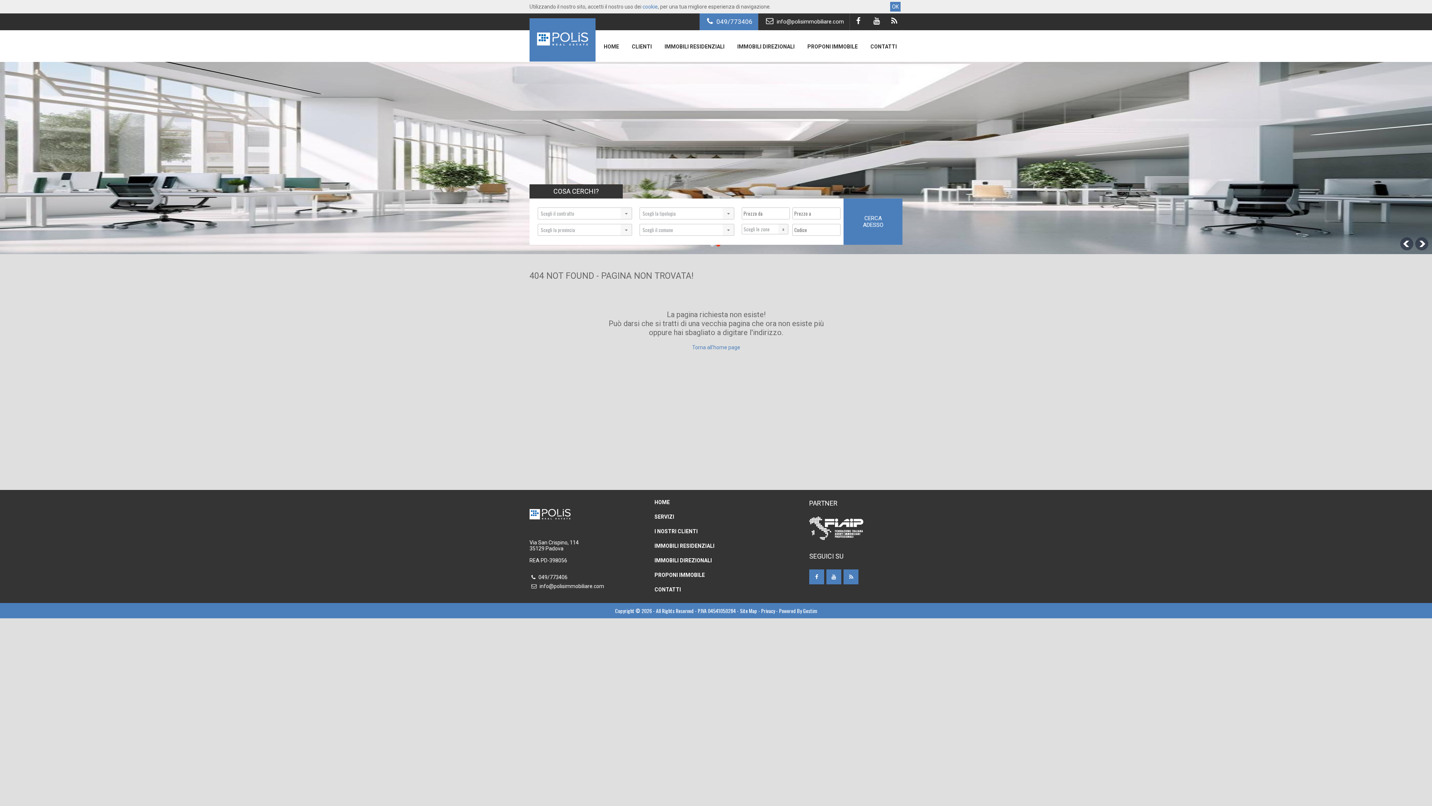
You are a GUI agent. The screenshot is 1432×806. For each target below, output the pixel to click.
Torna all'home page (716, 347)
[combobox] (585, 213)
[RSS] (894, 21)
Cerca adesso (873, 221)
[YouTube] (876, 21)
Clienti (642, 47)
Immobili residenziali (695, 47)
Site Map (748, 611)
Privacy (768, 611)
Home (611, 47)
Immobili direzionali (766, 47)
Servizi (664, 517)
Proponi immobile (832, 47)
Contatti (883, 47)
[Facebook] (858, 21)
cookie (650, 7)
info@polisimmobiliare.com (809, 21)
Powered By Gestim (798, 611)
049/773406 (734, 21)
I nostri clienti (676, 531)
